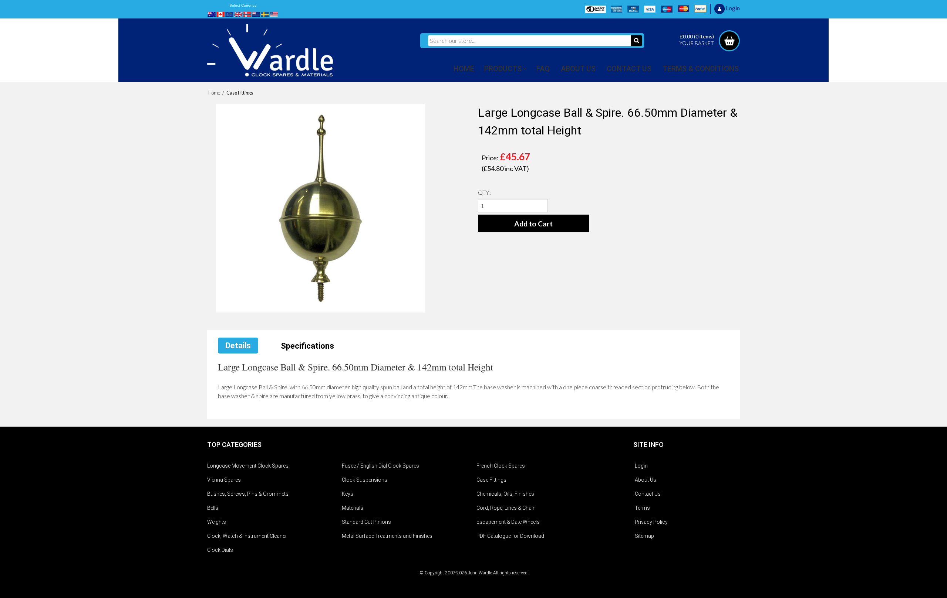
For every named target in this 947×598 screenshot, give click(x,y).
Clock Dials (220, 550)
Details (238, 345)
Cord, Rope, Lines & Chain (506, 508)
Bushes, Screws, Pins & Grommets (248, 494)
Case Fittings (491, 480)
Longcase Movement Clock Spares (248, 466)
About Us (645, 480)
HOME (464, 68)
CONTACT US (629, 68)
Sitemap (644, 536)
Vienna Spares (224, 480)
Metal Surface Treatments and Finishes (387, 536)
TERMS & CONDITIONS (701, 68)
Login (641, 466)
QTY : (485, 192)
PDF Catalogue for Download (510, 536)
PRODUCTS (503, 68)
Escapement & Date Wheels (508, 522)
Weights (216, 522)
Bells (212, 508)
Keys (347, 494)
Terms (642, 508)
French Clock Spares (500, 466)
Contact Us (648, 494)
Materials (352, 508)
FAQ (543, 68)
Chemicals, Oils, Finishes (505, 494)
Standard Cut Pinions (366, 522)
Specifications (307, 346)
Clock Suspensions (364, 480)
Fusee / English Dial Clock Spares (380, 466)
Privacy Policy (651, 522)
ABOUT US (578, 68)
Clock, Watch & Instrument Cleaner (247, 536)
